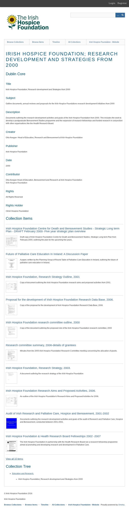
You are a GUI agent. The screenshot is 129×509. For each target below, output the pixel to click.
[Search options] (117, 15)
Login (112, 3)
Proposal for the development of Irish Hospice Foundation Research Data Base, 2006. (60, 299)
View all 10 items (14, 458)
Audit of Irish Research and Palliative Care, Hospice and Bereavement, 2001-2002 (57, 413)
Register (122, 3)
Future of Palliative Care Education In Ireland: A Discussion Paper (47, 254)
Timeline (56, 42)
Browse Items (38, 42)
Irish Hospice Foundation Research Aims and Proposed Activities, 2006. (51, 390)
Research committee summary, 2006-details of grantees (41, 345)
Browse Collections (15, 42)
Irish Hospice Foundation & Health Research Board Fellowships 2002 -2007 (53, 436)
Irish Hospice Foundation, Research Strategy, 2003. (38, 368)
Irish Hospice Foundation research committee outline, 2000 (43, 322)
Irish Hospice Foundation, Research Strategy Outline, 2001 (43, 276)
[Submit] (122, 15)
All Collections (74, 42)
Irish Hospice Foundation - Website (104, 42)
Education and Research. (23, 473)
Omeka (121, 505)
